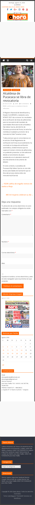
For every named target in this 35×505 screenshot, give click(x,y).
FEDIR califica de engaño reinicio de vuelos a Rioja (17, 185)
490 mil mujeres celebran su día (19, 195)
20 (17, 353)
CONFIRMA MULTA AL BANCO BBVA (13, 7)
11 (8, 350)
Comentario (6, 214)
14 (21, 350)
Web (3, 263)
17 (3, 353)
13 (17, 350)
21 (21, 353)
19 (12, 353)
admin (16, 103)
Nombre (5, 242)
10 (3, 350)
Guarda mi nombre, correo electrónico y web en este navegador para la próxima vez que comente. (17, 279)
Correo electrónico (9, 253)
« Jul (3, 365)
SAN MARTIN (16, 90)
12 (12, 350)
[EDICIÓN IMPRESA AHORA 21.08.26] (17, 327)
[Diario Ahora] (4, 60)
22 (26, 353)
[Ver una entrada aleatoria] (31, 60)
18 (8, 353)
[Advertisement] (17, 39)
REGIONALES (7, 90)
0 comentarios (25, 103)
